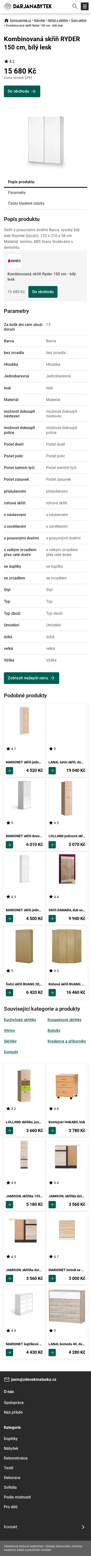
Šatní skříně (78, 20)
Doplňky (11, 1438)
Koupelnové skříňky (65, 1020)
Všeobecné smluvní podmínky (23, 1546)
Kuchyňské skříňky (20, 1020)
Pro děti (10, 1507)
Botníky (54, 1030)
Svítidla (10, 1487)
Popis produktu (21, 182)
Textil (8, 1468)
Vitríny (9, 1030)
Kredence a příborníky (67, 1041)
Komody (11, 1052)
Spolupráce (14, 1402)
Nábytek (39, 20)
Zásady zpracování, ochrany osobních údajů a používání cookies (43, 1548)
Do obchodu (43, 291)
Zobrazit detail (9, 770)
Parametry (17, 192)
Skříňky (10, 1041)
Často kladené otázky (26, 203)
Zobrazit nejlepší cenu (28, 678)
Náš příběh (13, 1412)
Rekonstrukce (16, 1458)
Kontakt (10, 1527)
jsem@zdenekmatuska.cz (33, 1379)
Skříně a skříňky (58, 20)
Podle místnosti (17, 1497)
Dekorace (12, 1477)
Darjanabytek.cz (20, 20)
